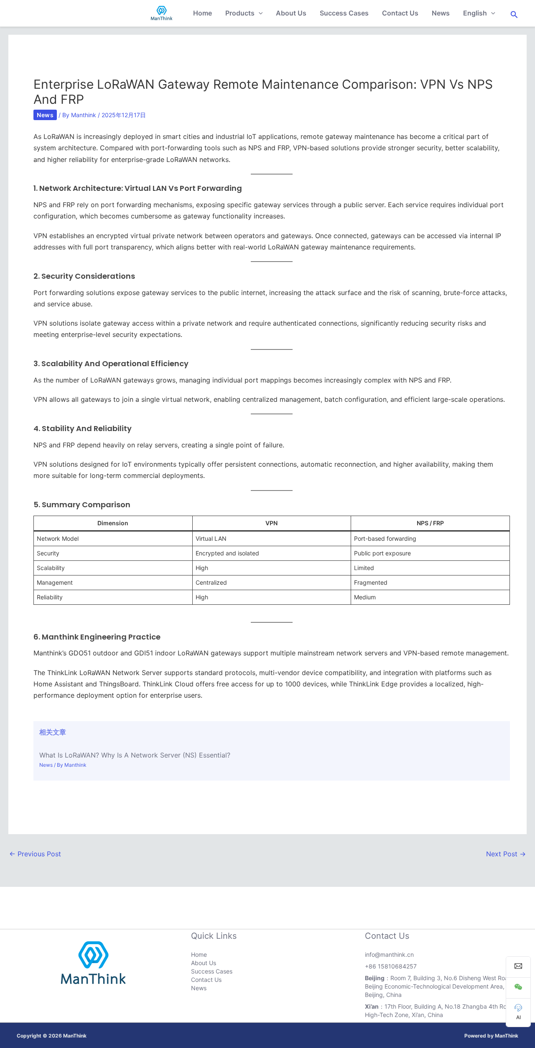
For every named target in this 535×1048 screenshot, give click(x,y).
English (475, 13)
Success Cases (344, 13)
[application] (259, 13)
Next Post (506, 854)
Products (240, 13)
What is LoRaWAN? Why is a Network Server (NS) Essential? (134, 755)
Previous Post (35, 854)
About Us (291, 13)
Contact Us (400, 13)
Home (202, 13)
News (441, 13)
